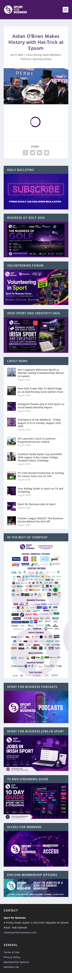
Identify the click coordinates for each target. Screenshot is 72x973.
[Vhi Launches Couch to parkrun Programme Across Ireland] (11, 441)
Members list (11, 967)
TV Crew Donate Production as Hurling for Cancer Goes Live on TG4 (41, 474)
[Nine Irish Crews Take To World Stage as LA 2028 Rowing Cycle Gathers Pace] (11, 390)
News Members (52, 54)
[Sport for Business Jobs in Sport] (11, 506)
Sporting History (42, 59)
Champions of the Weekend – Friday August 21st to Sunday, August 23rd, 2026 (39, 423)
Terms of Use (11, 952)
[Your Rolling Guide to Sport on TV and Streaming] (11, 490)
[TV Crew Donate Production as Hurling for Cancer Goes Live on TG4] (11, 475)
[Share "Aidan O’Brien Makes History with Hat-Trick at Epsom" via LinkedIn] (39, 152)
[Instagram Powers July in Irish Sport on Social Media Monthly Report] (11, 406)
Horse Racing (33, 54)
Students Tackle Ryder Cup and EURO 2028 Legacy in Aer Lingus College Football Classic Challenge (40, 457)
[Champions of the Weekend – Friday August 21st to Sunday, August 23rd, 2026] (11, 422)
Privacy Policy (12, 957)
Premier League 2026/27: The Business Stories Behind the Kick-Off (40, 520)
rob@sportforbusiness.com (20, 932)
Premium (26, 59)
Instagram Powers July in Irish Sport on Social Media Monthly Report (41, 405)
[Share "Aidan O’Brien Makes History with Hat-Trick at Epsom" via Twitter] (32, 152)
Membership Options (16, 962)
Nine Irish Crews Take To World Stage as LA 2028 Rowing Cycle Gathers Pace (40, 390)
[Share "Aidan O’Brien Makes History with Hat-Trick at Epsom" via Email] (46, 152)
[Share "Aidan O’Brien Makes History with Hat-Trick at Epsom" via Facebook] (25, 152)
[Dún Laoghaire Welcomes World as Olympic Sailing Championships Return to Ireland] (11, 372)
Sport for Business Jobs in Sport (37, 504)
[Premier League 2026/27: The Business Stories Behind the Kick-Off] (11, 520)
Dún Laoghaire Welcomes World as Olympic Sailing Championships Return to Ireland (41, 373)
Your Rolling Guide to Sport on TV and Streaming (40, 490)
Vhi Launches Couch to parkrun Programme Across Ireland (36, 440)
